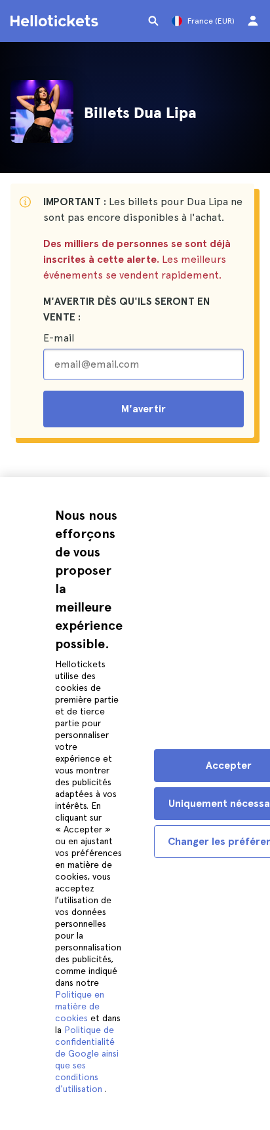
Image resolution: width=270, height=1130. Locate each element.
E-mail (58, 338)
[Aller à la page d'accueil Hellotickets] (56, 21)
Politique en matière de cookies (79, 1006)
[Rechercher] (153, 21)
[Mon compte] (253, 21)
